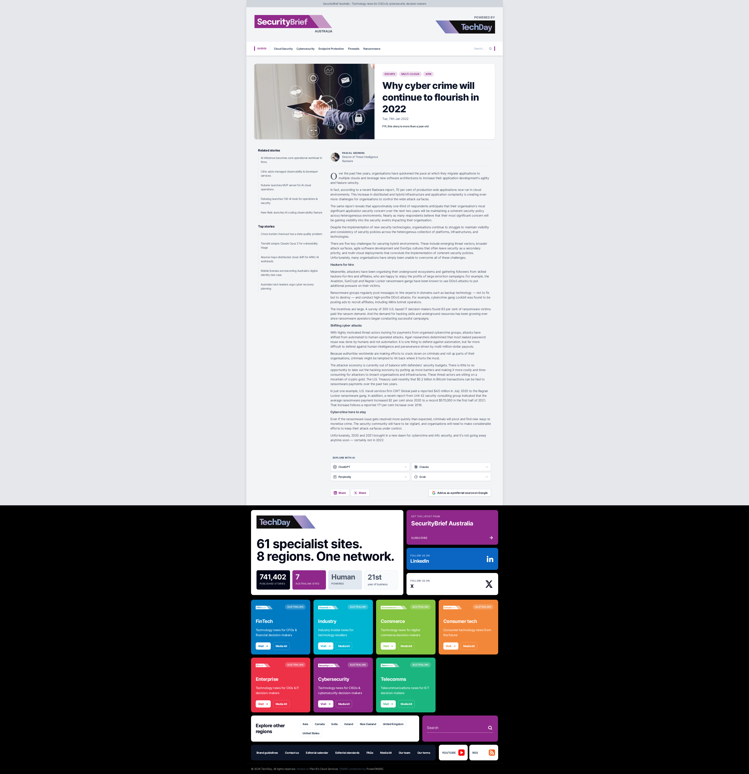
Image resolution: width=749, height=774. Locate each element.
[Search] (490, 48)
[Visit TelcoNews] (394, 665)
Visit (261, 646)
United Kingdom (393, 724)
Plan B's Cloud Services (324, 768)
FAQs (370, 752)
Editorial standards (347, 752)
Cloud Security (283, 48)
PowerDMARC (375, 768)
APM (428, 74)
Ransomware (371, 48)
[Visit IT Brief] (269, 665)
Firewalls (353, 48)
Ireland (348, 724)
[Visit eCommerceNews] (394, 607)
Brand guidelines (267, 752)
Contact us (292, 752)
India (334, 724)
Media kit (281, 646)
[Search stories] (490, 728)
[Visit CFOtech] (269, 607)
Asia (305, 724)
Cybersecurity (305, 48)
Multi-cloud (410, 74)
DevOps (390, 74)
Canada (320, 724)
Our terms (423, 752)
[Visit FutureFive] (456, 607)
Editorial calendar (317, 752)
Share (342, 492)
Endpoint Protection (331, 48)
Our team (404, 752)
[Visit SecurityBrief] (331, 665)
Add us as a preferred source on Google (462, 492)
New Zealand (368, 724)
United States (311, 733)
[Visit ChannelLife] (331, 607)
